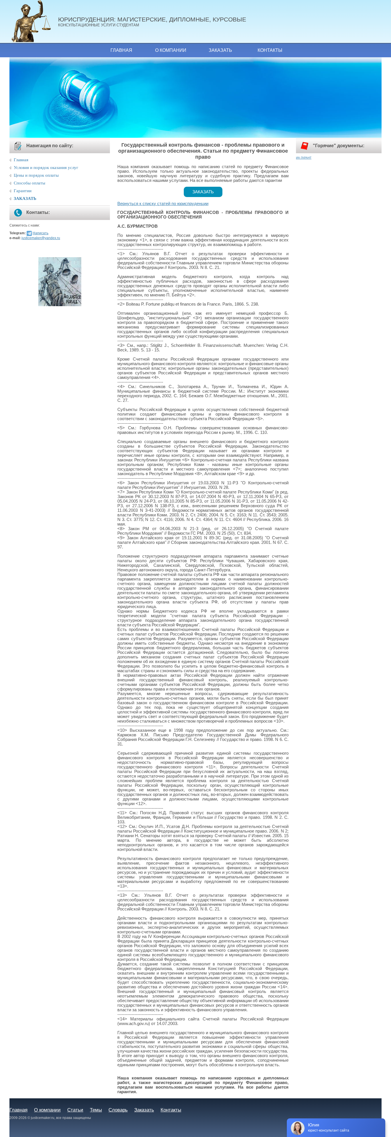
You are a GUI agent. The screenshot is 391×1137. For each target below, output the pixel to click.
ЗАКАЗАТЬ (25, 198)
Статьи (75, 1110)
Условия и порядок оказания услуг (46, 167)
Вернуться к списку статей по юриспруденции (162, 203)
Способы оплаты (29, 183)
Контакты (270, 50)
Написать (40, 233)
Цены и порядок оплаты (36, 175)
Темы (96, 1110)
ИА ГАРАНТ (303, 157)
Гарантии (22, 190)
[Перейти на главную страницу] (33, 21)
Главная (121, 50)
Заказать (220, 50)
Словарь (118, 1110)
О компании (170, 50)
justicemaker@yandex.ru (40, 238)
